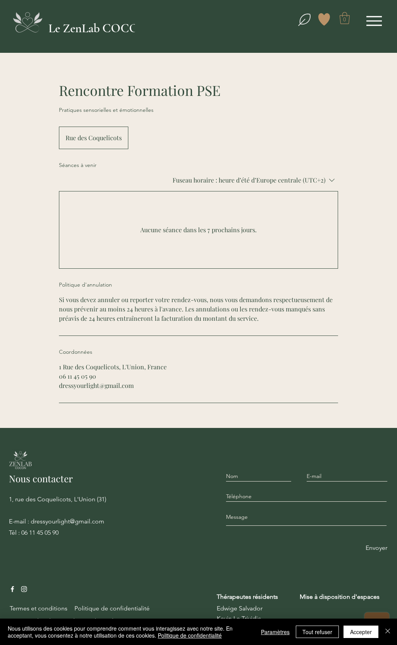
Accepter (361, 632)
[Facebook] (12, 589)
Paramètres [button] (275, 632)
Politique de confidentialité (190, 635)
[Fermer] (387, 632)
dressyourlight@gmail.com (67, 521)
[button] (345, 18)
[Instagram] (24, 589)
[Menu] (374, 21)
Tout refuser (317, 632)
